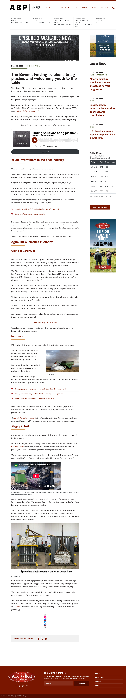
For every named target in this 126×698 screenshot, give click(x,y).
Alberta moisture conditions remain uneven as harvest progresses (100, 84)
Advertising (99, 677)
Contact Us (104, 7)
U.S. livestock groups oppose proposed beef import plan (102, 134)
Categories (62, 7)
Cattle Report (49, 7)
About (97, 674)
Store (94, 7)
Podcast (85, 7)
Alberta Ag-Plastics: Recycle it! (28, 111)
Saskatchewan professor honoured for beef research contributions (103, 110)
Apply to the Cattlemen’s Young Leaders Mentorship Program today (37, 209)
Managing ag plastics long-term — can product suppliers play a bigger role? (40, 389)
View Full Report (100, 207)
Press (97, 685)
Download (45, 152)
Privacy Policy (21, 696)
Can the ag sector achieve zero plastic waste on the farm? (34, 399)
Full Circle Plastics (17, 446)
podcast (17, 606)
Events (75, 7)
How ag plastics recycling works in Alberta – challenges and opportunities (39, 394)
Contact (98, 681)
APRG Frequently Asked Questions (45, 322)
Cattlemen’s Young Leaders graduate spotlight (30, 214)
